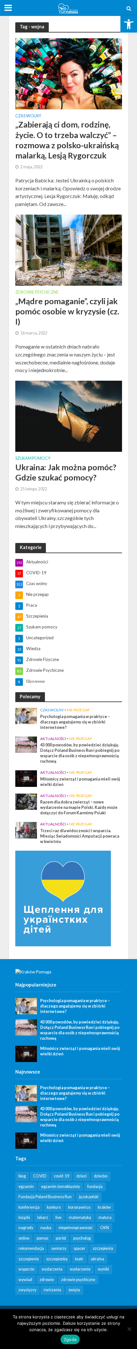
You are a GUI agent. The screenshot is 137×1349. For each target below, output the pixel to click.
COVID (40, 1176)
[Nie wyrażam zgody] (129, 1329)
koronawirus (79, 1207)
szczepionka (57, 1259)
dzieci (81, 1176)
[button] (128, 24)
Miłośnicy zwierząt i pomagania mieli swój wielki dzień (80, 782)
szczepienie (28, 1259)
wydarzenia (52, 1269)
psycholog (82, 1238)
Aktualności (53, 739)
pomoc (42, 1238)
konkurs (54, 1207)
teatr (79, 1259)
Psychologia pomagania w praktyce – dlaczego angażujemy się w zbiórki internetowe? (75, 722)
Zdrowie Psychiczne (37, 292)
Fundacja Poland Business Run (45, 1196)
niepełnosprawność (76, 1227)
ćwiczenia (52, 1289)
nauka (45, 1227)
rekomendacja (31, 1248)
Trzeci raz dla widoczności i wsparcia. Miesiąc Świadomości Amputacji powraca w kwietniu (79, 836)
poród (61, 1238)
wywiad (25, 1279)
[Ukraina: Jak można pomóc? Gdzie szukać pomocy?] (68, 416)
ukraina (97, 1259)
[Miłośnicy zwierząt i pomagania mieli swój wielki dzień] (26, 778)
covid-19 (61, 1176)
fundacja (95, 1186)
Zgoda (70, 1339)
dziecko (100, 1176)
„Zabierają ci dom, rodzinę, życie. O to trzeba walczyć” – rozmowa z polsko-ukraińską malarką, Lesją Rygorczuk (67, 140)
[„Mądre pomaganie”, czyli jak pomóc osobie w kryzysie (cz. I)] (68, 249)
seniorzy (58, 1248)
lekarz (42, 1217)
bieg (22, 1176)
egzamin (26, 1186)
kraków (104, 1207)
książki (24, 1217)
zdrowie (47, 1279)
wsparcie (26, 1269)
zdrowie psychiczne (78, 1279)
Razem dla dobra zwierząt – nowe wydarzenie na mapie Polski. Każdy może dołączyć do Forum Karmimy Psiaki (79, 807)
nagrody (25, 1227)
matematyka (80, 1217)
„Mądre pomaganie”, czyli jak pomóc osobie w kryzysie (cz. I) (67, 311)
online (23, 1238)
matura (105, 1217)
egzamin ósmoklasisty (60, 1186)
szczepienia (103, 1248)
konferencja (29, 1207)
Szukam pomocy (32, 459)
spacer (79, 1248)
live (58, 1217)
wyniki (103, 1269)
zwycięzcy (27, 1289)
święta (74, 1289)
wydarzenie (80, 1269)
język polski (88, 1196)
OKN (104, 1227)
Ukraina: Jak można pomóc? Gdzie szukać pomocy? (65, 472)
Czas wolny (28, 116)
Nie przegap (78, 710)
